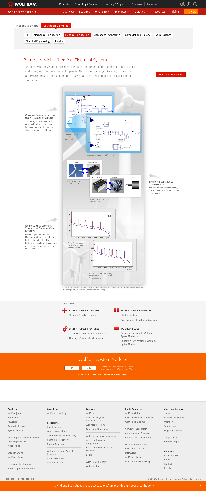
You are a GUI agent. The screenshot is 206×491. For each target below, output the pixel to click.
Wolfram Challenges (135, 421)
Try (71, 367)
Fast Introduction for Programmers (96, 442)
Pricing (175, 11)
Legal (168, 479)
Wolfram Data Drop (134, 448)
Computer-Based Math (136, 428)
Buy (89, 367)
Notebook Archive (55, 458)
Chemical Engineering (38, 41)
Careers (168, 459)
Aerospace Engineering (107, 34)
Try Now (191, 11)
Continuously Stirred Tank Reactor (139, 320)
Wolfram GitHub (55, 462)
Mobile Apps (14, 445)
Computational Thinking (137, 433)
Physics (59, 41)
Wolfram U (91, 413)
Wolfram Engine (15, 452)
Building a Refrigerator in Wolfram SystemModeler (138, 342)
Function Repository (57, 431)
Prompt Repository (56, 444)
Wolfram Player (15, 457)
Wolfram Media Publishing (137, 461)
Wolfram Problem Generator (139, 417)
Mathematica (14, 417)
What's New (102, 11)
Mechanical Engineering (47, 34)
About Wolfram (171, 455)
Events (167, 468)
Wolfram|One (14, 413)
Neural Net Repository (58, 439)
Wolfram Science (133, 457)
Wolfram (159, 479)
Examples (121, 11)
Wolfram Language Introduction (101, 436)
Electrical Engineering (77, 34)
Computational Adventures (138, 437)
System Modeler (16, 430)
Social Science (163, 34)
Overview (68, 11)
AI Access (12, 421)
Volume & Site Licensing (19, 464)
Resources (159, 11)
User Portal (169, 421)
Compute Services (16, 426)
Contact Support (172, 441)
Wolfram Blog (92, 466)
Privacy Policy (180, 479)
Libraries (139, 11)
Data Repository (55, 427)
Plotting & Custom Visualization (86, 338)
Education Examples (55, 25)
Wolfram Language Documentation (95, 419)
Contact (168, 463)
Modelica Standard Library (83, 315)
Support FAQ (170, 437)
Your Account (170, 426)
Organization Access (174, 430)
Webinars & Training (95, 424)
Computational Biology (137, 34)
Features (84, 11)
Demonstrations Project (136, 444)
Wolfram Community (96, 461)
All (27, 34)
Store (167, 413)
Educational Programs (97, 429)
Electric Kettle (129, 315)
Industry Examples (27, 26)
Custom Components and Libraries (87, 333)
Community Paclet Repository (61, 435)
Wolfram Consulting (56, 413)
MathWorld (130, 452)
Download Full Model (170, 74)
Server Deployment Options (21, 468)
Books (89, 454)
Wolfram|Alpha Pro (17, 441)
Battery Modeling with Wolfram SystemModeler (136, 335)
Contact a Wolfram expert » (115, 374)
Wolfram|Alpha (132, 413)
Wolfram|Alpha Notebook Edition (24, 437)
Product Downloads (174, 417)
